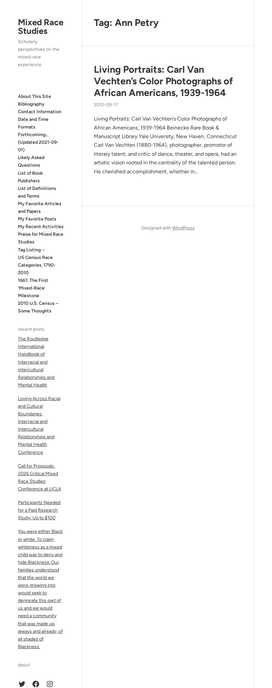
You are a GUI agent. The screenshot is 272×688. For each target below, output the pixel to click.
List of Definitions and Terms (37, 192)
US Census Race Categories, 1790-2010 (37, 265)
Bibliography (31, 104)
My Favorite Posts (37, 219)
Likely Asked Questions (31, 161)
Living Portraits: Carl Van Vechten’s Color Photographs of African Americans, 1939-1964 (163, 81)
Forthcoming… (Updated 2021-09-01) (38, 142)
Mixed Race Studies (40, 26)
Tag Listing (29, 250)
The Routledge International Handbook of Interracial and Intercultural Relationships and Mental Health (36, 362)
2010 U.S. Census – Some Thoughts (38, 307)
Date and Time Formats (33, 123)
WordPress (183, 228)
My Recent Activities (41, 226)
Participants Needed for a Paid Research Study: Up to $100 (39, 510)
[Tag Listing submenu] (43, 249)
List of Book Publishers (30, 177)
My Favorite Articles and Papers (39, 207)
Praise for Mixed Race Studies (40, 238)
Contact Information (39, 112)
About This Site (34, 96)
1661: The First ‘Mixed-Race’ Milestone (33, 288)
